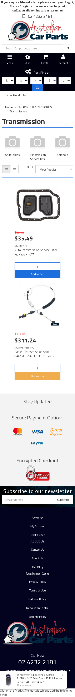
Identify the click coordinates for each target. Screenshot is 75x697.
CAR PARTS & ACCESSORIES (35, 107)
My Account (37, 526)
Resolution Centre (37, 608)
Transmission (18, 111)
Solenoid (62, 154)
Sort (30, 167)
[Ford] (55, 324)
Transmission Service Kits (37, 156)
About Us (37, 558)
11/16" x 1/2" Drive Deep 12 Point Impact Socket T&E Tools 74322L (40, 680)
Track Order (37, 535)
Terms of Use (37, 590)
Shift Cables (12, 154)
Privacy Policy (37, 581)
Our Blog (37, 567)
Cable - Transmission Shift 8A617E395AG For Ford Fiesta (34, 354)
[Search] (68, 48)
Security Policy (37, 616)
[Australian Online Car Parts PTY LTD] (37, 30)
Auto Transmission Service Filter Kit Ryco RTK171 (36, 252)
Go (37, 87)
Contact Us (37, 549)
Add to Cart (37, 274)
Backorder (37, 376)
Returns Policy (37, 599)
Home (9, 107)
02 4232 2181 (39, 16)
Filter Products (15, 95)
